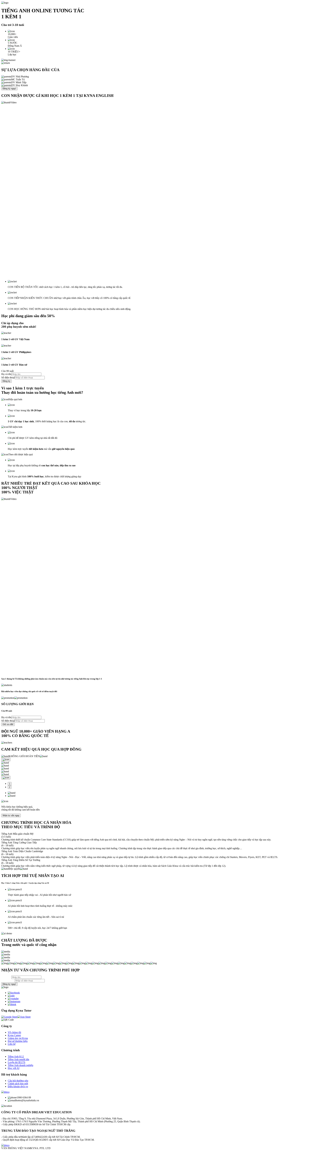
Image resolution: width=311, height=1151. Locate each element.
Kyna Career (14, 1035)
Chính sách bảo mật (18, 1083)
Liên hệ (12, 1044)
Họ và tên (6, 374)
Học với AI (13, 1068)
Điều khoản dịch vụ (18, 1086)
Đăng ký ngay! (9, 88)
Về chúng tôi (14, 1032)
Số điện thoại (8, 377)
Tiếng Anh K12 (16, 1056)
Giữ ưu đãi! (8, 724)
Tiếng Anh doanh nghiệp (20, 1065)
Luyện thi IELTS (16, 1062)
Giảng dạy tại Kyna (18, 1038)
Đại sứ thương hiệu (18, 1041)
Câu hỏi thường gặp (18, 1080)
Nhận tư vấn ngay (11, 815)
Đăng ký (6, 381)
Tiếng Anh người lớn (18, 1059)
